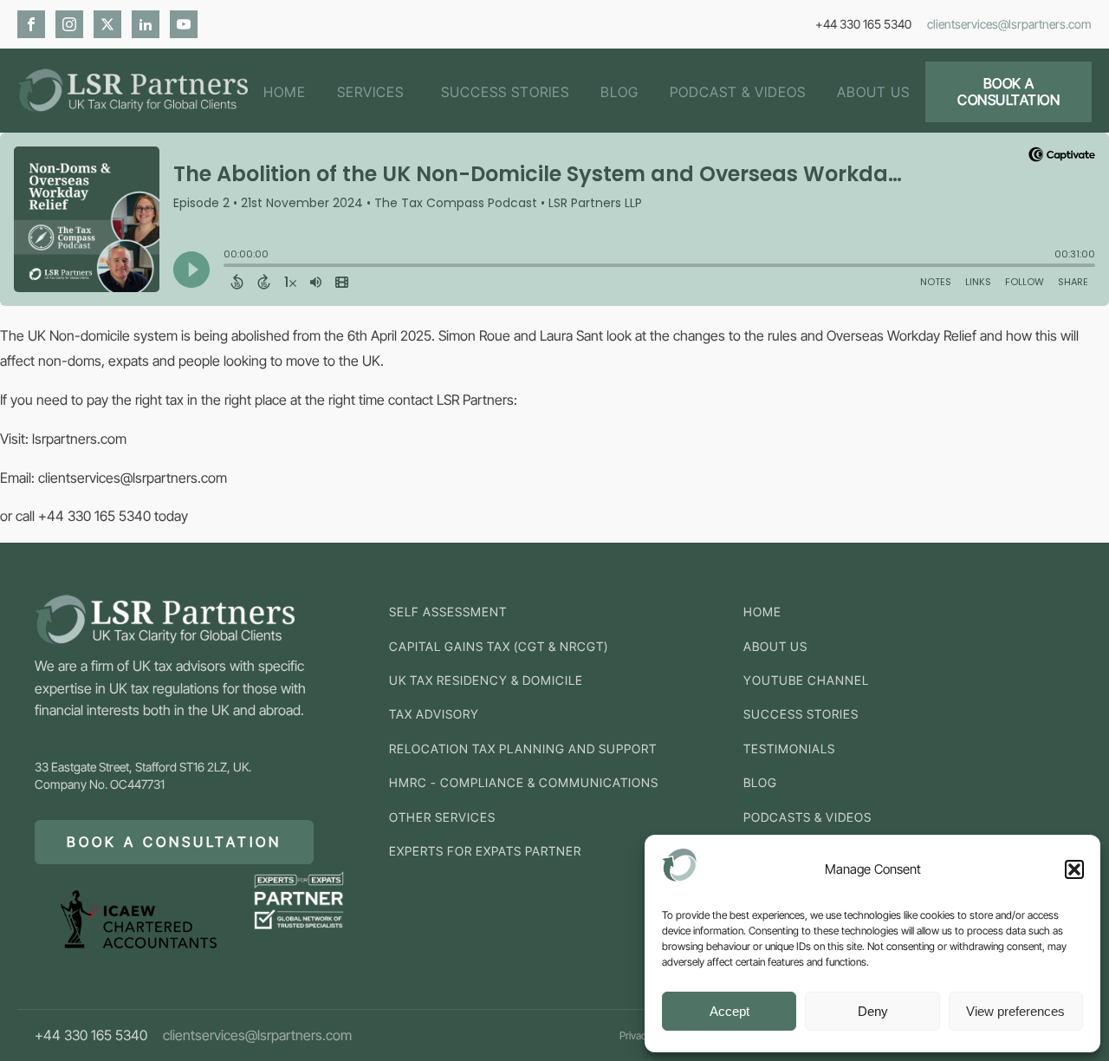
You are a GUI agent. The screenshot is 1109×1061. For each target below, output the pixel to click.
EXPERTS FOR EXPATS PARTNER (485, 850)
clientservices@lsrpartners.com (1009, 23)
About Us (873, 92)
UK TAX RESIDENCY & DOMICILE (486, 680)
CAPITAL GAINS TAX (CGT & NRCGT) (498, 646)
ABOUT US (775, 646)
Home (284, 92)
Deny (873, 1011)
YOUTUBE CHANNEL (806, 680)
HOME (762, 611)
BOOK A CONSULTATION (1008, 91)
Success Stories (505, 92)
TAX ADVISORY (434, 713)
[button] (1074, 869)
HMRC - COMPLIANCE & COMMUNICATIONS (523, 782)
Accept (729, 1011)
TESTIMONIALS (789, 748)
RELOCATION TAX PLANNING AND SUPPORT (523, 748)
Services (370, 92)
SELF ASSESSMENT (448, 611)
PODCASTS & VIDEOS (807, 816)
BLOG (760, 782)
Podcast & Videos (738, 92)
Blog (619, 92)
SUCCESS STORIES (801, 713)
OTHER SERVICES (442, 816)
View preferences (1015, 1011)
